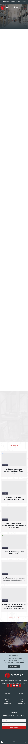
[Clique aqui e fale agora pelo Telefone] (2, 742)
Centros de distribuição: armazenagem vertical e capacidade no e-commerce (14, 525)
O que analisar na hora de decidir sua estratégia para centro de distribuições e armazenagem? (14, 606)
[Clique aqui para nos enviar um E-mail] (26, 742)
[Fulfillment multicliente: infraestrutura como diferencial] (14, 488)
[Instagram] (8, 685)
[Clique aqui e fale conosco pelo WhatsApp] (14, 742)
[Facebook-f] (11, 685)
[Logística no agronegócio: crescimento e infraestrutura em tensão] (14, 459)
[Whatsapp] (20, 685)
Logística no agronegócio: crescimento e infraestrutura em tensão (14, 471)
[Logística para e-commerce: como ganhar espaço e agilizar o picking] (14, 568)
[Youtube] (17, 685)
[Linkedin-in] (14, 685)
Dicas (5, 465)
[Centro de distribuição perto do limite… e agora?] (14, 542)
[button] (25, 7)
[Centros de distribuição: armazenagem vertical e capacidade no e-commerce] (14, 514)
